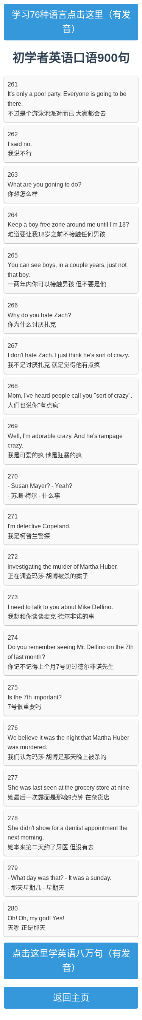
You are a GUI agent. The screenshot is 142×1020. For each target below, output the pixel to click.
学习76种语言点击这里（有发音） (71, 21)
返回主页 (71, 997)
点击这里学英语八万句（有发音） (71, 960)
